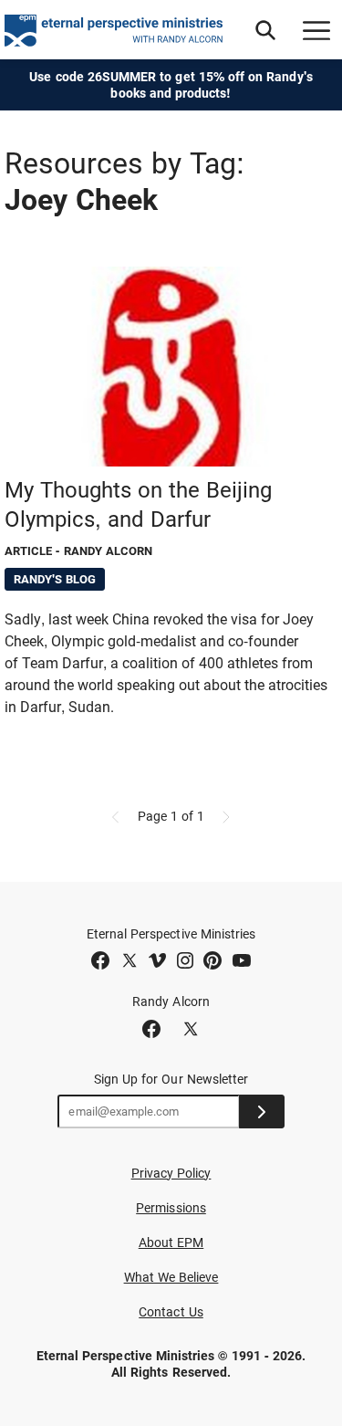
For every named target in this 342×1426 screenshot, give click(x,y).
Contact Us (171, 1312)
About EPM (171, 1242)
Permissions (171, 1208)
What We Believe (171, 1277)
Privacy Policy (171, 1173)
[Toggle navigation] (316, 30)
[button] (265, 30)
